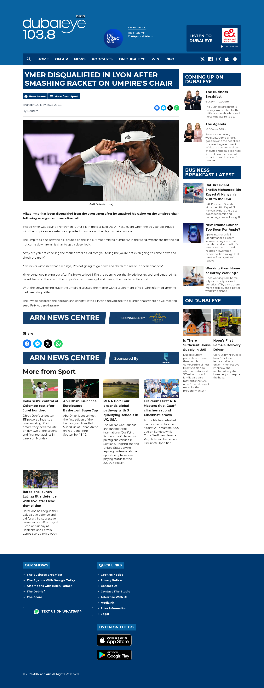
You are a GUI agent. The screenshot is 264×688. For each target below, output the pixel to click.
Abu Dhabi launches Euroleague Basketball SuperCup (80, 405)
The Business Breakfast (44, 574)
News (80, 59)
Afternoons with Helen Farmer (49, 586)
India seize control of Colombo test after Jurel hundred (40, 405)
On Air (61, 59)
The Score (34, 597)
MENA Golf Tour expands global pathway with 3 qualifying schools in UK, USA (120, 410)
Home (43, 59)
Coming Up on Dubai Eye (204, 79)
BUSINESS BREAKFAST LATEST (210, 172)
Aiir (48, 674)
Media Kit (107, 602)
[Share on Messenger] (163, 108)
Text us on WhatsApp (61, 611)
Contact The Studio (115, 591)
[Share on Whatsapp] (176, 108)
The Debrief (36, 591)
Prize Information (114, 608)
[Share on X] (170, 108)
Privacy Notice (111, 580)
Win (155, 59)
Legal (105, 614)
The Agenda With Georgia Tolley (51, 580)
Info (169, 59)
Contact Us (109, 586)
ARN (36, 674)
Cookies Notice (112, 574)
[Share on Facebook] (157, 108)
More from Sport (66, 96)
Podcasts (102, 59)
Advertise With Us (114, 597)
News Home (37, 96)
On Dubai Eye (132, 59)
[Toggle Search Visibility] (28, 59)
